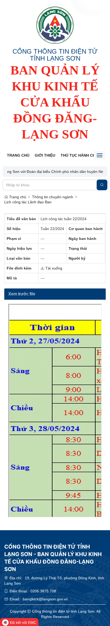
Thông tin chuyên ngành (52, 197)
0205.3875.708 (43, 591)
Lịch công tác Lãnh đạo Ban (28, 202)
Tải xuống (53, 268)
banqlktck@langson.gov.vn (45, 599)
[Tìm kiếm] (102, 185)
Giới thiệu (45, 155)
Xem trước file (21, 294)
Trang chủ (18, 155)
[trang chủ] (55, 25)
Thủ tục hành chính (81, 155)
